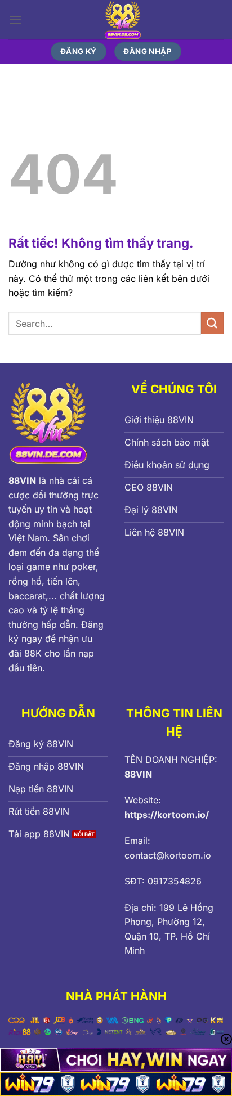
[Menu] (15, 19)
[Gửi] (212, 323)
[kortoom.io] (122, 19)
